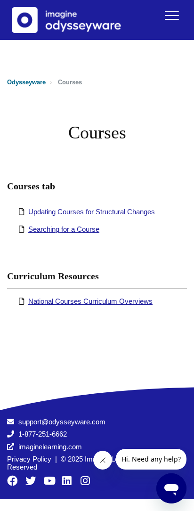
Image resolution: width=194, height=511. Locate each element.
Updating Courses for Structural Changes (91, 212)
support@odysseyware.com (61, 422)
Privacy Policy (29, 459)
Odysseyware (26, 82)
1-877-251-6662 (42, 434)
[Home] (70, 20)
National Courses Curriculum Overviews (90, 301)
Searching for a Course (63, 229)
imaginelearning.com (50, 447)
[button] (171, 15)
